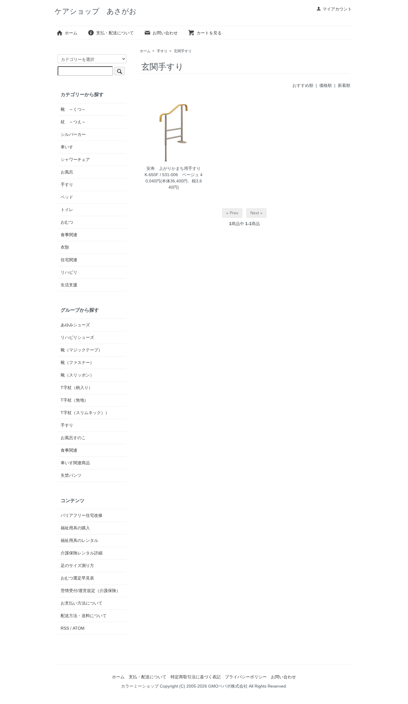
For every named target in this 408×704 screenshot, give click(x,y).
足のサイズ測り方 (77, 565)
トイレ (67, 209)
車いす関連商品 (75, 462)
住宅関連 (69, 259)
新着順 (344, 85)
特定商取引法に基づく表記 (196, 676)
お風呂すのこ (73, 437)
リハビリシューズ (77, 337)
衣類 (65, 247)
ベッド (67, 197)
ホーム (71, 32)
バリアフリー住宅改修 (81, 515)
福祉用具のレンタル (79, 540)
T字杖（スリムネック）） (85, 412)
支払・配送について (115, 32)
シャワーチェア (75, 159)
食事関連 (69, 234)
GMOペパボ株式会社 (228, 686)
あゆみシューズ (75, 324)
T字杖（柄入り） (77, 387)
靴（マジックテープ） (81, 350)
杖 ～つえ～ (73, 121)
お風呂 (67, 172)
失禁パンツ (71, 475)
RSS (65, 628)
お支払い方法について (81, 603)
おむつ (67, 222)
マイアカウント (337, 9)
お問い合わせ (165, 32)
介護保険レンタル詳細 (81, 553)
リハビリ (69, 272)
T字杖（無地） (74, 400)
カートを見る (209, 32)
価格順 (325, 85)
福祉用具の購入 (75, 527)
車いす (67, 147)
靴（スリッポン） (77, 375)
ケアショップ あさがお (95, 11)
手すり (162, 51)
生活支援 (69, 284)
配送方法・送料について (84, 615)
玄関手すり (183, 51)
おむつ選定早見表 (77, 578)
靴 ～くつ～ (73, 109)
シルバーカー (73, 134)
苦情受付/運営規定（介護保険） (90, 590)
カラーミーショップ (140, 686)
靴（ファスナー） (77, 362)
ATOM (79, 628)
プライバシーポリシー (246, 676)
